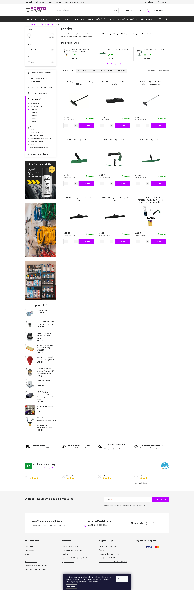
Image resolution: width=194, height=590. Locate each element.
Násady (34, 119)
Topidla (32, 145)
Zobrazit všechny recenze (52, 468)
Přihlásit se (160, 500)
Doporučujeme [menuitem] (68, 71)
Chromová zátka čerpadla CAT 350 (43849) (113, 562)
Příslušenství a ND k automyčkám (39, 80)
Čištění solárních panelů (37, 132)
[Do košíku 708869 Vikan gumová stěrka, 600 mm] (122, 241)
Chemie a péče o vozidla (41, 73)
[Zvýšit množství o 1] (76, 125)
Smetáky (34, 116)
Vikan (42, 62)
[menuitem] (38, 19)
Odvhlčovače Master (36, 142)
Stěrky (34, 110)
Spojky (34, 122)
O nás (50, 2)
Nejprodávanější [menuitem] (107, 71)
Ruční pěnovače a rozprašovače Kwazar (40, 128)
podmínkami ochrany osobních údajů (134, 505)
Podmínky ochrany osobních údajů (36, 566)
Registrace (164, 2)
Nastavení (71, 586)
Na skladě (42, 50)
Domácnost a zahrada (39, 154)
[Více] (163, 19)
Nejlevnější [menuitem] (82, 71)
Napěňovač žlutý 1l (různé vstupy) (109, 554)
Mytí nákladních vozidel (37, 135)
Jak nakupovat (40, 2)
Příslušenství (36, 99)
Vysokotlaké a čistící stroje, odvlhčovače (75, 558)
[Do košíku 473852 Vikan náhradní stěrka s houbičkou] (122, 125)
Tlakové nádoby (35, 103)
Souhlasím (122, 579)
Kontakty (58, 2)
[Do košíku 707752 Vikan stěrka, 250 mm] (86, 183)
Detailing (65, 554)
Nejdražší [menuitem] (94, 71)
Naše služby (29, 2)
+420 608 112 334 (133, 10)
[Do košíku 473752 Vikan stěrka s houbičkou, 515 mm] (86, 125)
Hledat (116, 10)
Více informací (92, 581)
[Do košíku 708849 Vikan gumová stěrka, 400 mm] (86, 241)
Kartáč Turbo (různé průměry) (108, 546)
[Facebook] (147, 523)
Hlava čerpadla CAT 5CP (107, 558)
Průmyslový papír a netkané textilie (40, 138)
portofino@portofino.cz (99, 521)
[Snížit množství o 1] (66, 125)
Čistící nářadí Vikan (36, 107)
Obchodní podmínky (71, 2)
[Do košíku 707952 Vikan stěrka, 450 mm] (158, 183)
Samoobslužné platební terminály (35, 569)
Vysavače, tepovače (39, 93)
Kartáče (34, 113)
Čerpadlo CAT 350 (105, 550)
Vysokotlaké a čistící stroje (41, 87)
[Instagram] (152, 523)
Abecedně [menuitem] (121, 71)
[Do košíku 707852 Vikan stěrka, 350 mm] (122, 183)
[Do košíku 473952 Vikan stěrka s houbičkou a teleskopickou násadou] (158, 125)
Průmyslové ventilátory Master (39, 148)
